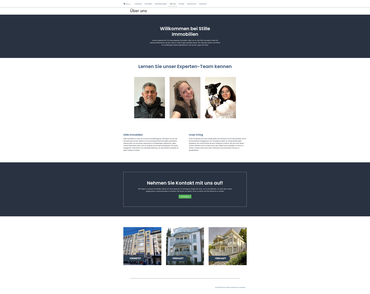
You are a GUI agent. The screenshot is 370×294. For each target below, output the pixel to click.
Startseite (138, 4)
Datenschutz (191, 4)
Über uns (173, 4)
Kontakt (181, 4)
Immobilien (148, 4)
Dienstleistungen (161, 4)
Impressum (203, 4)
